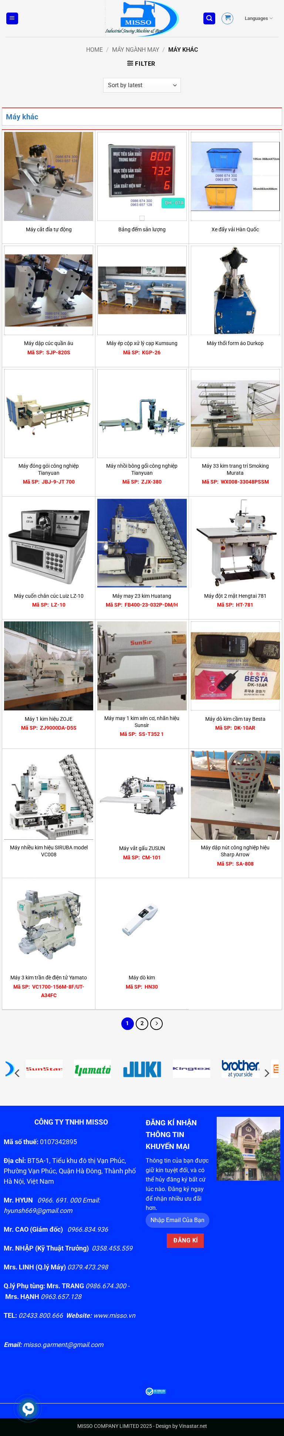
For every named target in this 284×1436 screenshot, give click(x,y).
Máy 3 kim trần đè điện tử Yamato (48, 978)
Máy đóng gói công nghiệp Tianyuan (48, 469)
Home (94, 49)
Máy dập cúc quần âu (48, 343)
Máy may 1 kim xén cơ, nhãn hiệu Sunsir (141, 722)
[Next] (156, 1023)
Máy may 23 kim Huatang (141, 596)
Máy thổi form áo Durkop (235, 343)
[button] (12, 19)
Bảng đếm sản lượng (142, 229)
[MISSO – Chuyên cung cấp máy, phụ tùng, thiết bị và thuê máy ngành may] (142, 18)
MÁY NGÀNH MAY (135, 49)
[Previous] (17, 1073)
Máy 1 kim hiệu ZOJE (48, 719)
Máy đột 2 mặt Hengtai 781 (235, 596)
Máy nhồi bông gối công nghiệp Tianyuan (142, 469)
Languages (256, 18)
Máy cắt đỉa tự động (49, 229)
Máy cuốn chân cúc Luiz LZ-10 (49, 596)
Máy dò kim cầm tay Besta (235, 719)
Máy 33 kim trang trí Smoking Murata (235, 469)
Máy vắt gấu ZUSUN (142, 848)
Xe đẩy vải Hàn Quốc (235, 229)
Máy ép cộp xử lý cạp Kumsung (142, 343)
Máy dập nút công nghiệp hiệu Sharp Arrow (235, 851)
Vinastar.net (193, 1426)
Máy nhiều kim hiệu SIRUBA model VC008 (49, 851)
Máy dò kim (142, 978)
